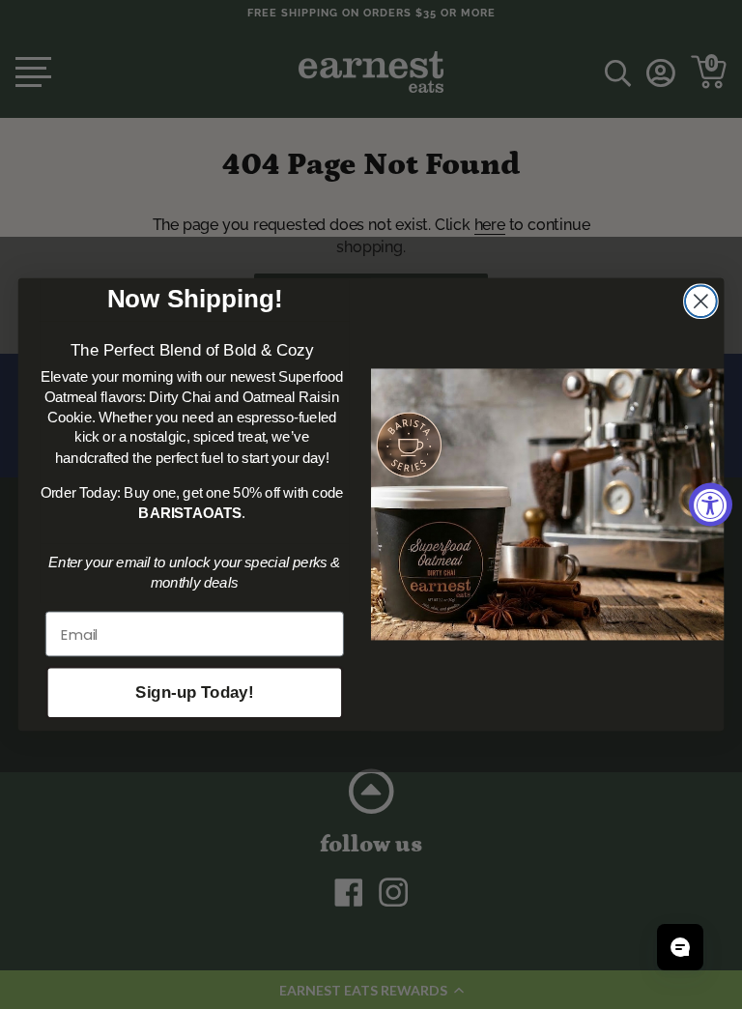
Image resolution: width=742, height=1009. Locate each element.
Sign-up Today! (194, 693)
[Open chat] (680, 947)
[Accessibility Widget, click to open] (710, 505)
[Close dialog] (701, 301)
